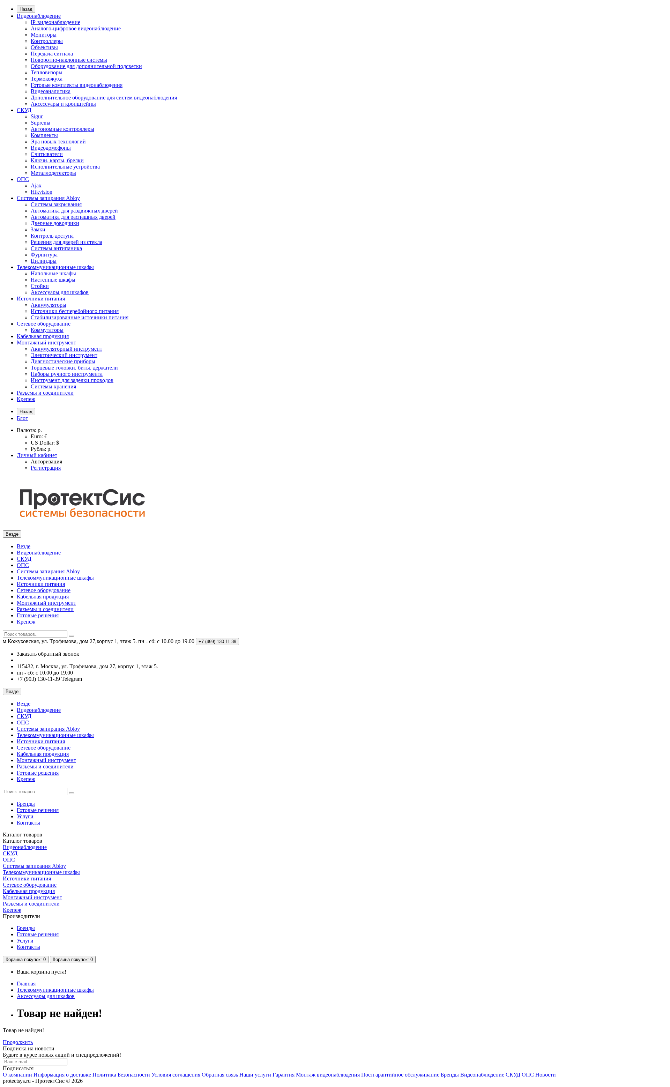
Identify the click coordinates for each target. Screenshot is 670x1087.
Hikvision (41, 192)
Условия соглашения (175, 1075)
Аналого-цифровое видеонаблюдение (76, 28)
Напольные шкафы (53, 273)
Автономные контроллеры (62, 129)
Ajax (36, 185)
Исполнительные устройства (65, 167)
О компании (17, 1075)
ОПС (23, 179)
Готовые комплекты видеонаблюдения (76, 85)
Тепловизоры (46, 72)
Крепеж (26, 399)
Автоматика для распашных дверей (73, 217)
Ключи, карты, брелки (57, 160)
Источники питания (41, 298)
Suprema (40, 123)
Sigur (37, 116)
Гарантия (284, 1075)
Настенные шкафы (53, 280)
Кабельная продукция (43, 336)
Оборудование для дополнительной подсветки (86, 66)
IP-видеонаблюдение (55, 22)
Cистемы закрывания (56, 204)
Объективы (44, 47)
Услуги (25, 816)
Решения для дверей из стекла (66, 242)
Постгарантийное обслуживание (400, 1075)
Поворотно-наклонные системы (69, 60)
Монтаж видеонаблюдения (328, 1075)
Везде (23, 546)
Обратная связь (220, 1075)
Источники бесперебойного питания (75, 311)
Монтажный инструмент (46, 342)
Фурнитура (44, 255)
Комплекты (44, 135)
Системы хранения (53, 386)
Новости (545, 1075)
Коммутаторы (47, 330)
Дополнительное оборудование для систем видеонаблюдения (104, 97)
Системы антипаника (56, 248)
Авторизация (46, 461)
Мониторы (44, 35)
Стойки (40, 286)
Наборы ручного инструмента (67, 374)
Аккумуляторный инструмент (66, 349)
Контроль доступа (52, 236)
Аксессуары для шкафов (60, 292)
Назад (26, 9)
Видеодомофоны (51, 148)
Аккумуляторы (48, 305)
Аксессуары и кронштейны (63, 104)
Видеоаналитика (50, 91)
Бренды (26, 804)
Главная (26, 984)
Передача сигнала (52, 54)
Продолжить (18, 1042)
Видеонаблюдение (39, 16)
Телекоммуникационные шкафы (55, 267)
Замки (38, 229)
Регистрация (46, 468)
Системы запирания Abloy (48, 198)
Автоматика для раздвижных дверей (74, 211)
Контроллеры (47, 41)
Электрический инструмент (64, 355)
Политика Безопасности (121, 1075)
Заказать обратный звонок (48, 654)
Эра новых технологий (58, 141)
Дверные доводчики (55, 223)
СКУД (24, 110)
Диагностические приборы (63, 361)
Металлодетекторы (53, 173)
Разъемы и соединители (45, 393)
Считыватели (47, 154)
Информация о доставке (62, 1075)
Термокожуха (46, 79)
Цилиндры (44, 261)
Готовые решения (38, 615)
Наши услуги (255, 1075)
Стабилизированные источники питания (79, 317)
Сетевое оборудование (43, 324)
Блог (22, 418)
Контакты (28, 823)
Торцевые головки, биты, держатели (74, 368)
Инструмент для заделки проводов (72, 380)
